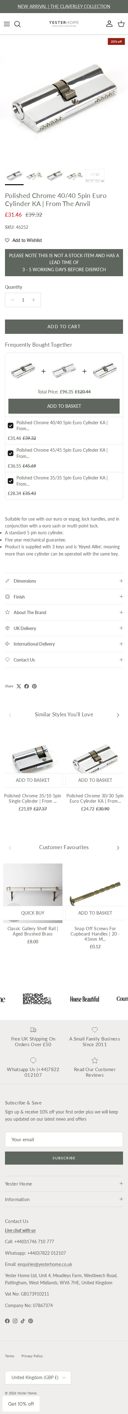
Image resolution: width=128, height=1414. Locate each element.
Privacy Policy (32, 1356)
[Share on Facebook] (26, 686)
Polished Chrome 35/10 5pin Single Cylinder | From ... (32, 798)
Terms (9, 1356)
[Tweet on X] (18, 686)
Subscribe (64, 1158)
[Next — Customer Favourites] (118, 847)
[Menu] (7, 24)
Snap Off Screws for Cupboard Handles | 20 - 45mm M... (95, 934)
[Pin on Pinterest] (34, 686)
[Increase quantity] (35, 300)
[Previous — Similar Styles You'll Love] (10, 714)
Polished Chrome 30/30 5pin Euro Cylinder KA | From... (95, 798)
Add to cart (64, 326)
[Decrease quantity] (10, 300)
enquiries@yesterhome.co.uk (45, 1264)
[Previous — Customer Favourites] (10, 847)
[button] (23, 240)
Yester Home (27, 1393)
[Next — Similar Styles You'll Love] (118, 714)
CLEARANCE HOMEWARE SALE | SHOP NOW (64, 8)
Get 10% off (21, 1404)
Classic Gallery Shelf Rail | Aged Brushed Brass (32, 931)
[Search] (20, 24)
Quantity (13, 287)
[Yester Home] (64, 23)
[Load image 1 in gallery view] (64, 99)
